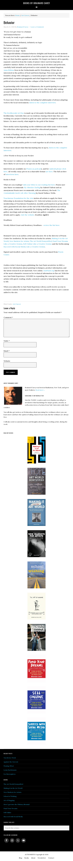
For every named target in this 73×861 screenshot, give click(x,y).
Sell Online (7, 812)
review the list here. (51, 225)
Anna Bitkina (9, 70)
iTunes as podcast (33, 169)
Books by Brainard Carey (36, 3)
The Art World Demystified (13, 784)
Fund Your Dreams (10, 808)
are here (49, 171)
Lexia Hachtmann (10, 770)
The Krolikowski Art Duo (14, 113)
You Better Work (10, 758)
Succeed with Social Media (13, 817)
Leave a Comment (37, 27)
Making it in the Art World (13, 788)
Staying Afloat (9, 766)
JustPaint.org (48, 271)
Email (7, 351)
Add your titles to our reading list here (38, 185)
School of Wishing (10, 796)
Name (7, 341)
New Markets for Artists (12, 792)
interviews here (11, 174)
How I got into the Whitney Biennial (16, 804)
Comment (8, 317)
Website (7, 361)
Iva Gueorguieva (9, 774)
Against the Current (11, 762)
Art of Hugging (9, 800)
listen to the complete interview (42, 103)
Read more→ (40, 390)
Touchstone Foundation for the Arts (18, 198)
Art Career (17, 304)
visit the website (27, 215)
